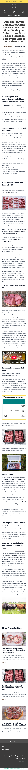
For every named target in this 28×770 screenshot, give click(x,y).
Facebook (6, 749)
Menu (23, 12)
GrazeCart (22, 768)
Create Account (16, 15)
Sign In (14, 12)
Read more (4, 662)
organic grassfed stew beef (12, 557)
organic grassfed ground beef (9, 555)
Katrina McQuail (7, 47)
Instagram (6, 747)
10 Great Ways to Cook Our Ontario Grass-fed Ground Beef (14, 724)
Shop (5, 12)
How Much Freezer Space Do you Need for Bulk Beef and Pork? (12, 688)
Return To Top (14, 742)
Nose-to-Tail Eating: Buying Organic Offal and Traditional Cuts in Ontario (13, 650)
